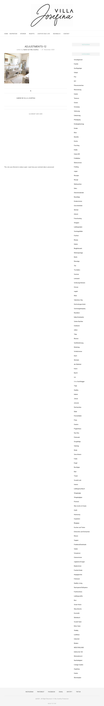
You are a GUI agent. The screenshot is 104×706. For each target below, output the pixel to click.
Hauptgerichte (78, 574)
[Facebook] (89, 34)
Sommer (76, 274)
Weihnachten (78, 184)
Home (6, 33)
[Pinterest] (87, 34)
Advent (76, 214)
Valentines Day (78, 300)
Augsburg (77, 669)
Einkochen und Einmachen (82, 531)
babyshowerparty (79, 317)
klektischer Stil (78, 652)
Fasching (76, 145)
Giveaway (77, 107)
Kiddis (76, 150)
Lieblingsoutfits (78, 596)
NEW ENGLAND (79, 647)
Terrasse (76, 98)
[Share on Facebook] (33, 91)
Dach (75, 356)
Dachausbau (77, 407)
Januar (76, 398)
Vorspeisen (77, 553)
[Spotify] (93, 34)
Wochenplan (77, 677)
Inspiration (13, 33)
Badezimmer (77, 566)
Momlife (76, 137)
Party (75, 420)
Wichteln (76, 360)
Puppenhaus (77, 428)
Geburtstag (77, 115)
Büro (75, 132)
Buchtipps (77, 467)
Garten (76, 94)
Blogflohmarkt (78, 248)
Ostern (76, 102)
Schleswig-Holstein (79, 283)
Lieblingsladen (78, 227)
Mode (75, 450)
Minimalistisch (78, 656)
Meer (75, 295)
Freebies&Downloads (80, 544)
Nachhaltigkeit (78, 660)
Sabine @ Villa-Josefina (30, 49)
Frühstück (77, 579)
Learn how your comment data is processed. (41, 167)
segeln (76, 291)
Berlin (75, 257)
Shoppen (76, 222)
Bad (75, 471)
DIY (75, 81)
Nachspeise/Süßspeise (81, 587)
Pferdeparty (77, 120)
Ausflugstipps (78, 68)
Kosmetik (77, 613)
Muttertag (77, 347)
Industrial (76, 639)
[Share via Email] (39, 91)
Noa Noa (76, 433)
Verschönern (77, 454)
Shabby (76, 630)
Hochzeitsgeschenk (80, 304)
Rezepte (31, 33)
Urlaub (76, 72)
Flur (75, 77)
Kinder (76, 128)
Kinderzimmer (78, 201)
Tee (75, 265)
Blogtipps (76, 523)
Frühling (76, 167)
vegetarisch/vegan (79, 562)
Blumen (76, 338)
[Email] (91, 34)
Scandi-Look (77, 480)
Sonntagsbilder (78, 231)
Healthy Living (78, 583)
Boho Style (77, 626)
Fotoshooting (78, 218)
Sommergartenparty (80, 308)
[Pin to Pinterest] (37, 91)
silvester (76, 403)
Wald (75, 411)
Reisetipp (76, 261)
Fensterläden (78, 416)
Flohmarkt (77, 437)
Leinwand (76, 278)
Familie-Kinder (78, 570)
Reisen (76, 536)
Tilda (75, 334)
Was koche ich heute (80, 506)
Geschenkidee (78, 205)
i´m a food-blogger (79, 381)
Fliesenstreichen (79, 85)
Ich (75, 377)
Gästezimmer (78, 557)
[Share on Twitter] (35, 91)
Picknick (76, 501)
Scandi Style (77, 622)
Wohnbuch (56, 33)
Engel (75, 463)
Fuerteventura (78, 591)
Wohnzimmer (78, 162)
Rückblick (77, 313)
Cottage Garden (78, 664)
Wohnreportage (78, 253)
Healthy (76, 390)
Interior (23, 33)
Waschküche (78, 609)
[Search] (99, 34)
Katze (75, 368)
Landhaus (77, 634)
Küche (76, 141)
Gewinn (76, 424)
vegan (75, 171)
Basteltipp (77, 197)
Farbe (75, 459)
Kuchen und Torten (79, 527)
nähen (75, 330)
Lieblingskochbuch (79, 489)
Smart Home (77, 604)
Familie (76, 64)
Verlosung (77, 111)
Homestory (77, 514)
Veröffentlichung (78, 343)
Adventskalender (79, 192)
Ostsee (76, 287)
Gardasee (77, 325)
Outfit (75, 510)
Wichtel (76, 210)
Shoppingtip (77, 493)
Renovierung (77, 89)
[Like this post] (31, 91)
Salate (76, 549)
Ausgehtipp (77, 441)
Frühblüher (77, 158)
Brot (75, 600)
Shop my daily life (44, 33)
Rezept (76, 180)
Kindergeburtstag (79, 124)
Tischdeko (77, 270)
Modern (76, 643)
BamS (76, 373)
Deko (75, 188)
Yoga (75, 386)
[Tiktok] (95, 34)
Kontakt (66, 33)
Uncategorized (78, 59)
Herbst (76, 244)
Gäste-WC (77, 154)
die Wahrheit (77, 364)
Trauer (76, 476)
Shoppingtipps (78, 497)
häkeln (76, 394)
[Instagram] (85, 34)
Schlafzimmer (78, 351)
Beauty (76, 240)
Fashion (76, 235)
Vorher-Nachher (78, 321)
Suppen (76, 540)
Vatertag (76, 446)
